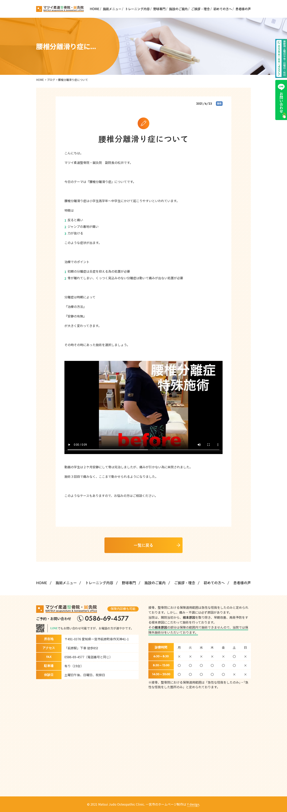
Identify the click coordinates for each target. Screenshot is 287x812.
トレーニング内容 (137, 9)
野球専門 (159, 9)
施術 (219, 103)
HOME (94, 9)
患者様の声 (243, 9)
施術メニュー (112, 9)
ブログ (51, 80)
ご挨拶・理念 (200, 9)
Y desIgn (193, 804)
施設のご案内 (178, 9)
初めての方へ (222, 9)
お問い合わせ (281, 102)
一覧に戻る (143, 545)
